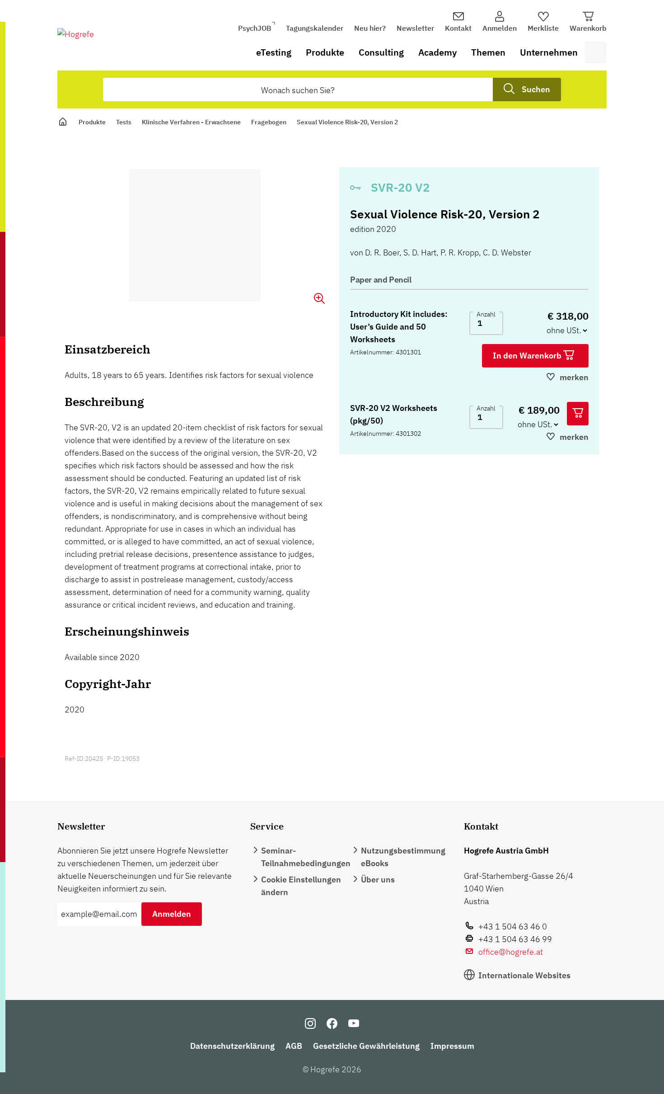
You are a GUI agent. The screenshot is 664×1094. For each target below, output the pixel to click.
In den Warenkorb (528, 355)
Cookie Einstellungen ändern (301, 885)
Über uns (378, 879)
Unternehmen (549, 52)
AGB (293, 1046)
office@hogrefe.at (510, 952)
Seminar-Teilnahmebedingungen (306, 856)
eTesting (273, 52)
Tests (123, 122)
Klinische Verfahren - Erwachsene (191, 122)
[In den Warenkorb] (578, 413)
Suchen (536, 89)
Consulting (381, 52)
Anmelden (171, 914)
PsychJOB (254, 28)
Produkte (325, 52)
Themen (488, 52)
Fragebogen (268, 122)
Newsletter (415, 28)
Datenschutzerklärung (232, 1046)
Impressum (452, 1046)
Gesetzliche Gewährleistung (366, 1046)
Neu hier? (370, 28)
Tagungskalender (314, 28)
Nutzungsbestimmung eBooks (403, 856)
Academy (437, 52)
